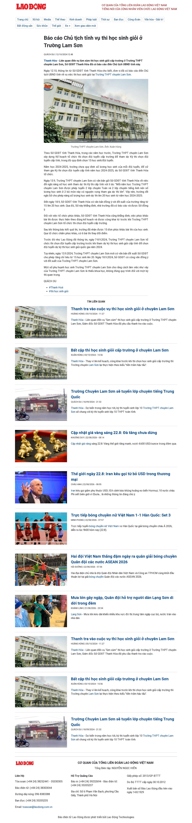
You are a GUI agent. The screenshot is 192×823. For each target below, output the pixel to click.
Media (47, 19)
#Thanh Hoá (56, 287)
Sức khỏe (42, 25)
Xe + (67, 25)
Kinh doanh (75, 19)
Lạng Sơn (76, 614)
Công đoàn (134, 19)
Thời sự (105, 19)
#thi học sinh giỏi (58, 291)
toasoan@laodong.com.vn (37, 806)
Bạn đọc (119, 19)
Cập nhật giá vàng (81, 443)
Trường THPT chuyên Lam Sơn (113, 74)
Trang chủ (22, 19)
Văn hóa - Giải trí (153, 19)
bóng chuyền (96, 576)
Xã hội (36, 19)
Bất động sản (24, 25)
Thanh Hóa (50, 60)
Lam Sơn (94, 365)
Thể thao (60, 19)
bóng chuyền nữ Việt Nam (104, 526)
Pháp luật (91, 19)
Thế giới (56, 25)
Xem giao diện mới (85, 25)
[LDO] (41, 322)
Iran (73, 490)
